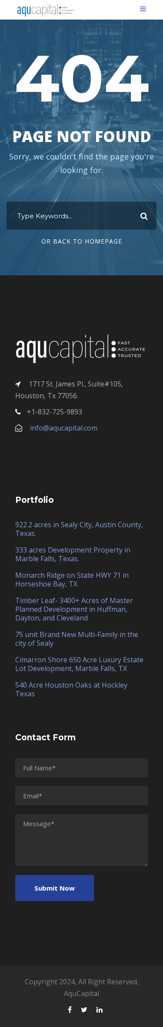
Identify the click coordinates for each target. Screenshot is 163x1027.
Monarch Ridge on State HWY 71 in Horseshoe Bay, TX (72, 579)
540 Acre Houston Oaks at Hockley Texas (71, 689)
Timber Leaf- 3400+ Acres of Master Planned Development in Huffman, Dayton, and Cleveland (74, 609)
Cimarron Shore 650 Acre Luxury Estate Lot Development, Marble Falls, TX (79, 664)
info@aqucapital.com (63, 428)
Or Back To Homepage (81, 241)
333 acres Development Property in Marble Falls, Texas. (72, 554)
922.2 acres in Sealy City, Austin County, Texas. (79, 529)
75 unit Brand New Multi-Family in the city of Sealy (76, 639)
